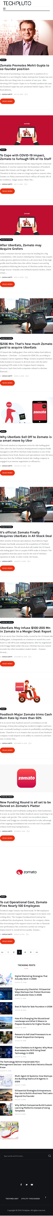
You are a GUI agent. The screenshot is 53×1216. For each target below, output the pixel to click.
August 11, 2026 (20, 1085)
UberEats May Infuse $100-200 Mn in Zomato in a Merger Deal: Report (25, 629)
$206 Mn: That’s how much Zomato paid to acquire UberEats (26, 345)
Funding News (7, 622)
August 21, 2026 (20, 998)
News (3, 60)
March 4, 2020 (19, 376)
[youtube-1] (32, 1185)
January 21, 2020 (20, 561)
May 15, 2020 (18, 184)
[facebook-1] (21, 1185)
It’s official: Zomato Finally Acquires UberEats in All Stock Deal (26, 534)
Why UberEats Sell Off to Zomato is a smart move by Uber (26, 438)
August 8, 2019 (19, 934)
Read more (7, 101)
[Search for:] (26, 1156)
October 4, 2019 (19, 831)
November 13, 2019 (20, 743)
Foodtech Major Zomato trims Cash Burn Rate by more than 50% (26, 716)
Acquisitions (6, 240)
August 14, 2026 (20, 1057)
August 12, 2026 (5, 1071)
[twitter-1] (26, 1185)
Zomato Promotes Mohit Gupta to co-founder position (24, 67)
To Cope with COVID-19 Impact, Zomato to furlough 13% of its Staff (25, 157)
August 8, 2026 (20, 1114)
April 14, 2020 (19, 277)
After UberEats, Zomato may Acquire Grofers (20, 247)
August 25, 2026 (20, 982)
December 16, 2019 (20, 657)
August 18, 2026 (20, 1010)
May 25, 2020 (18, 94)
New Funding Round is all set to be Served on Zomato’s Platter (25, 804)
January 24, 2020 (20, 466)
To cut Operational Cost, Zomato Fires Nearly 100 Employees (23, 904)
